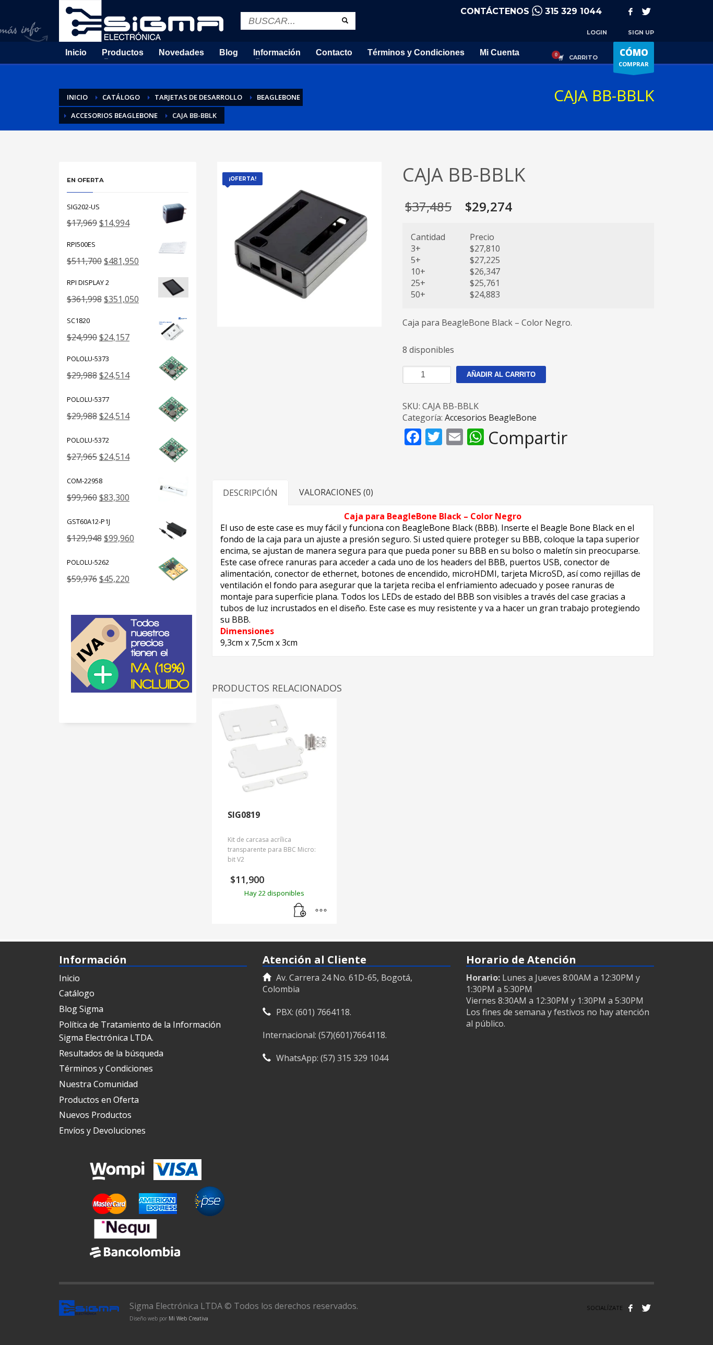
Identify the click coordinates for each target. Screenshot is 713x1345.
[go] (345, 20)
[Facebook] (630, 11)
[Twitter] (646, 11)
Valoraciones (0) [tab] (336, 492)
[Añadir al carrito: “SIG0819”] (300, 911)
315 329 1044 (573, 11)
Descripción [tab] (250, 492)
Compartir (527, 438)
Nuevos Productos (95, 1115)
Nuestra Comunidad (98, 1084)
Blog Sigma (81, 1009)
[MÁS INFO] (321, 911)
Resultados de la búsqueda (111, 1053)
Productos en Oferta (99, 1099)
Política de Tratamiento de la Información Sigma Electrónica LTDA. (140, 1031)
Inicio (69, 978)
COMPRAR (634, 57)
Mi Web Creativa (188, 1318)
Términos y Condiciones (106, 1068)
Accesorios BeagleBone (491, 417)
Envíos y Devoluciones (102, 1130)
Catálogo (76, 993)
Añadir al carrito (501, 374)
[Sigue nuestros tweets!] (646, 1308)
